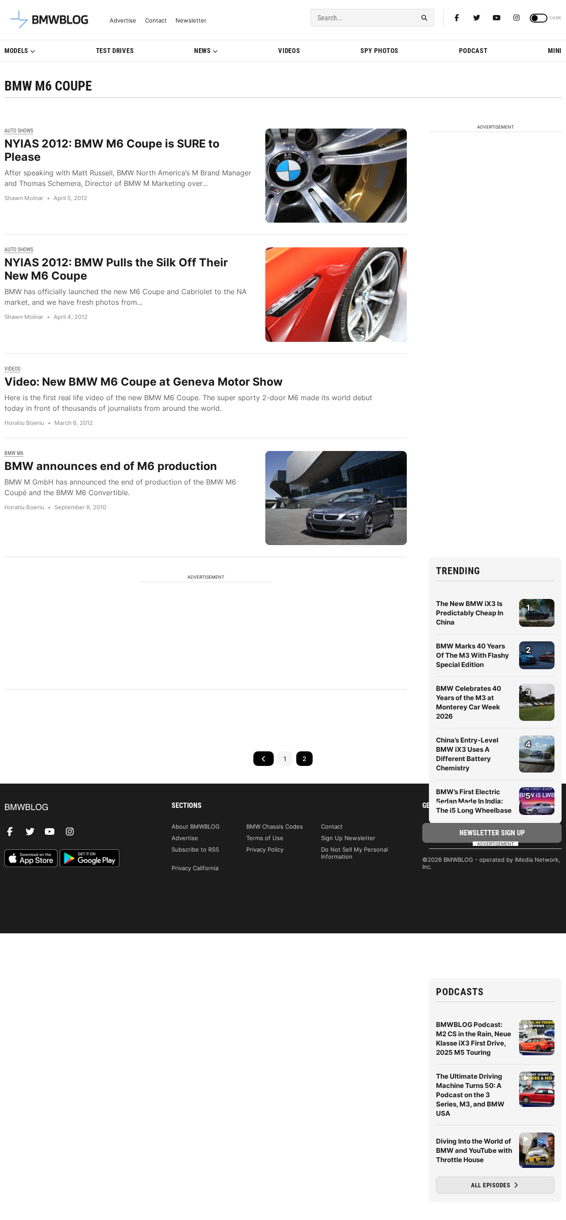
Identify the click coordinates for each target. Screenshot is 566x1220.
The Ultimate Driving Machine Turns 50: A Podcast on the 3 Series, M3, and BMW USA (470, 1095)
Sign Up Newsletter (348, 837)
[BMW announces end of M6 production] (336, 498)
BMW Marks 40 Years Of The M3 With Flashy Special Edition (472, 655)
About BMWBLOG (196, 826)
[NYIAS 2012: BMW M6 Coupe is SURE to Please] (336, 176)
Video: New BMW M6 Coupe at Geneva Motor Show (143, 381)
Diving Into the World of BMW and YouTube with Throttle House (474, 1150)
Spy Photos (379, 51)
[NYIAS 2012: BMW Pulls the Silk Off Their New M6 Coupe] (336, 294)
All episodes (491, 1185)
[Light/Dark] (538, 18)
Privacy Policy (264, 849)
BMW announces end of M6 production (110, 466)
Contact (156, 20)
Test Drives (115, 51)
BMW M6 (13, 453)
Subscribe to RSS (195, 849)
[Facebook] (456, 17)
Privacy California (195, 867)
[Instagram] (516, 17)
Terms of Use (264, 837)
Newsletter (191, 20)
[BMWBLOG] (74, 807)
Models (16, 51)
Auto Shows (18, 131)
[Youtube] (496, 17)
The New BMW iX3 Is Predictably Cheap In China (469, 612)
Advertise (123, 20)
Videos (289, 51)
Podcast (473, 51)
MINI (555, 51)
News (202, 51)
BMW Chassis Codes (274, 826)
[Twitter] (476, 17)
